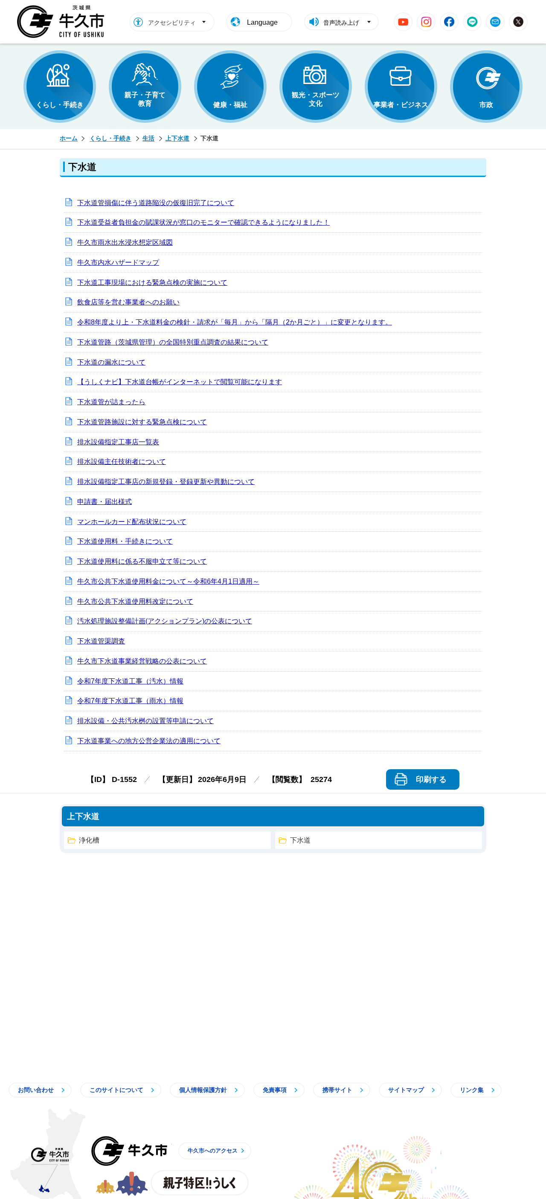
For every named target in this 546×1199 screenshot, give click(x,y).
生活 (148, 138)
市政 (486, 104)
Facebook (449, 21)
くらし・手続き (60, 104)
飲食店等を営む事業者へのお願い (128, 302)
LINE (472, 21)
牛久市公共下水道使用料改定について (135, 601)
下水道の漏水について (111, 362)
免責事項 (275, 1089)
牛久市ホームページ (63, 21)
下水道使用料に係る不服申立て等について (142, 561)
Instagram (426, 21)
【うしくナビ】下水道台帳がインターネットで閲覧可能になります (179, 381)
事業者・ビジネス (401, 104)
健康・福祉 (230, 104)
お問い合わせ (36, 1089)
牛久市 (129, 1151)
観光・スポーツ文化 (316, 99)
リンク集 (472, 1089)
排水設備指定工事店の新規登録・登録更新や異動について (166, 481)
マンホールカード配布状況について (131, 521)
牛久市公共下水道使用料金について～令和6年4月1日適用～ (168, 581)
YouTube (403, 21)
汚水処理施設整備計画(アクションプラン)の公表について (164, 621)
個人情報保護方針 (203, 1089)
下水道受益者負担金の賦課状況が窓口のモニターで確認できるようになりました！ (203, 222)
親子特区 (200, 1183)
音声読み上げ (341, 22)
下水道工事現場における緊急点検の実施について (152, 282)
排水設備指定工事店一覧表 (118, 442)
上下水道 (177, 138)
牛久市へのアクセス (213, 1150)
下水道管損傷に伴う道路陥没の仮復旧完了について (155, 202)
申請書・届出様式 (104, 501)
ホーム (69, 138)
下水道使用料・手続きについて (125, 541)
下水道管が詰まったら (111, 401)
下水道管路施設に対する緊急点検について (142, 422)
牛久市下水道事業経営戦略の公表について (142, 661)
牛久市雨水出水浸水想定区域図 (125, 242)
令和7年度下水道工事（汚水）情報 (130, 681)
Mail (495, 21)
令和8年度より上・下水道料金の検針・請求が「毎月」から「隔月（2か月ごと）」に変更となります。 (234, 322)
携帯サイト (337, 1089)
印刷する (431, 779)
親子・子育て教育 (145, 99)
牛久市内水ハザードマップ (118, 262)
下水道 (300, 840)
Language (262, 22)
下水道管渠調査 (101, 641)
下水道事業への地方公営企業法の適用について (149, 740)
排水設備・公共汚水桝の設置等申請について (145, 720)
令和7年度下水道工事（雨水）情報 (130, 700)
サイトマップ (406, 1089)
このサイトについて (116, 1089)
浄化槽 (89, 840)
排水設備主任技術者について (121, 461)
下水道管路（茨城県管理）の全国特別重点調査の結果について (172, 342)
